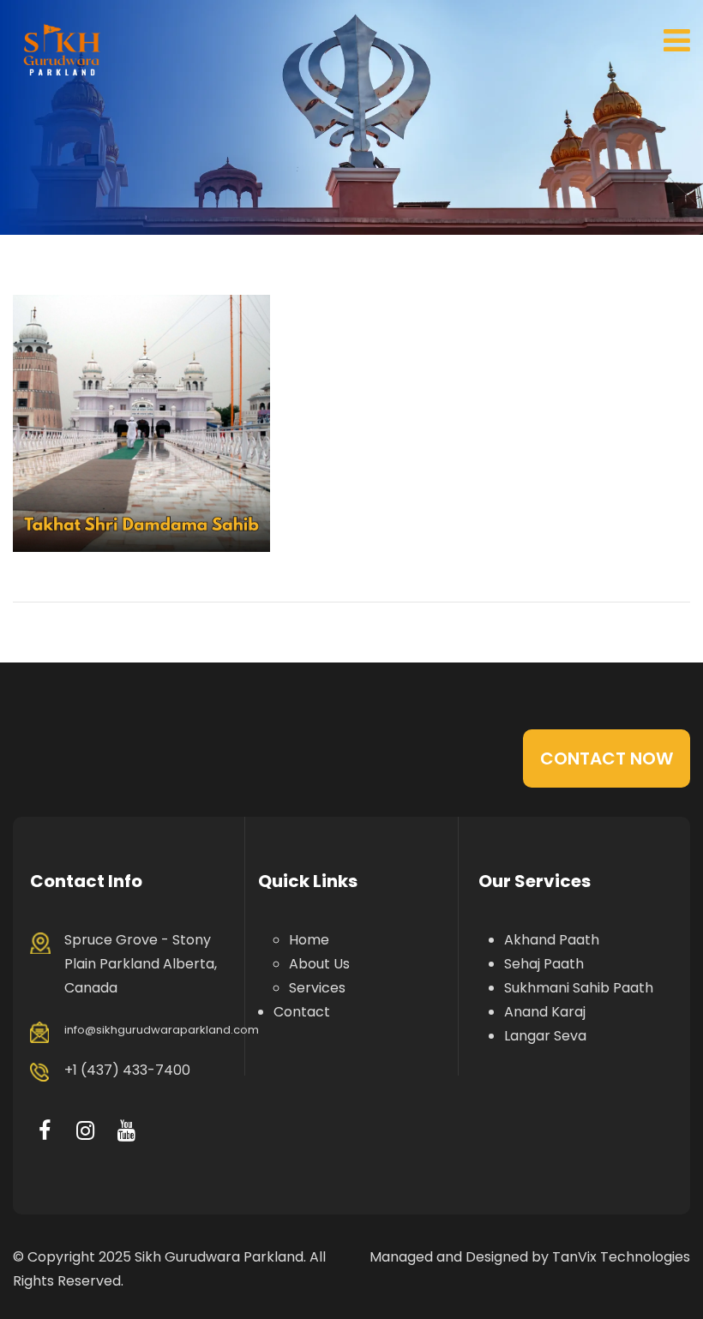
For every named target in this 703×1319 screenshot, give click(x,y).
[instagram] (85, 1131)
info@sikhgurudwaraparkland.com (161, 1030)
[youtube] (126, 1131)
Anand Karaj (545, 1012)
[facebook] (44, 1131)
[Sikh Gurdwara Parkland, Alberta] (62, 49)
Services (317, 988)
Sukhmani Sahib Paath (578, 988)
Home (309, 940)
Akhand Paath (551, 940)
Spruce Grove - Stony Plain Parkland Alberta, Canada (140, 964)
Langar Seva (545, 1036)
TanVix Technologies (621, 1257)
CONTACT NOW (606, 758)
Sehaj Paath (544, 964)
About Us (319, 964)
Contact (301, 1012)
